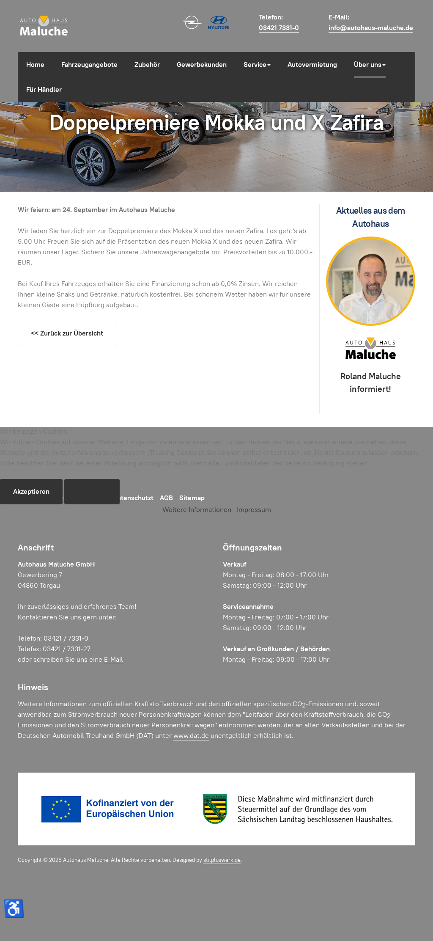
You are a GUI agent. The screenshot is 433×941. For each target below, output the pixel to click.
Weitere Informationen (196, 509)
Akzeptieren (31, 491)
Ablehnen (92, 491)
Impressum (254, 509)
